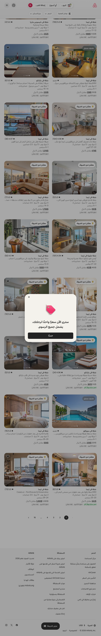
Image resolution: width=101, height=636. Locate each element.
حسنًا (50, 335)
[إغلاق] (29, 297)
